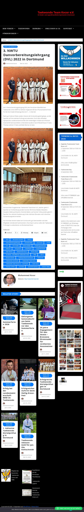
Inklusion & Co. (53, 28)
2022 (7, 239)
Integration (18, 248)
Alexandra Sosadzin (18, 239)
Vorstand (21, 266)
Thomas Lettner (10, 266)
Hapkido (37, 28)
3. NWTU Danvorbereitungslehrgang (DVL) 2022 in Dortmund (26, 40)
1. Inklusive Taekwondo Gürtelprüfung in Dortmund (9, 433)
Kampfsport (28, 248)
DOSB (48, 242)
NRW (34, 254)
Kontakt (68, 28)
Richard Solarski (10, 257)
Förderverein (10, 33)
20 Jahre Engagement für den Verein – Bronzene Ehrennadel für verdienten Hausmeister (46, 336)
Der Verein (8, 28)
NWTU (42, 254)
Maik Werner (9, 251)
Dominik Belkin (29, 242)
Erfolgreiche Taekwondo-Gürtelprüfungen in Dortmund (46, 384)
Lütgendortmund (40, 248)
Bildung (30, 239)
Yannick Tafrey (46, 266)
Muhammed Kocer (11, 63)
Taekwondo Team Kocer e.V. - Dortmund (17, 263)
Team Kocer (35, 263)
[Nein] (82, 509)
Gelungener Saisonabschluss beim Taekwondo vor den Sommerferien (27, 323)
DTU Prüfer (16, 245)
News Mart (35, 507)
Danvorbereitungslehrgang (13, 242)
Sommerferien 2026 (9, 323)
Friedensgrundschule (40, 245)
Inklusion (8, 248)
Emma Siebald (27, 245)
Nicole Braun (34, 251)
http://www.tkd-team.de (31, 279)
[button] (61, 380)
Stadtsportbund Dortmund (26, 257)
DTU (7, 245)
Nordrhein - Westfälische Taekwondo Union (17, 254)
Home (4, 40)
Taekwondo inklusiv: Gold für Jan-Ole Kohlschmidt (27, 445)
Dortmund (39, 242)
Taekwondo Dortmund (12, 261)
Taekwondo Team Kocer (29, 261)
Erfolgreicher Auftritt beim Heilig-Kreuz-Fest (28, 392)
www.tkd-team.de (33, 266)
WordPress (26, 507)
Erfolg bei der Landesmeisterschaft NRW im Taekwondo (9, 394)
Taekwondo (24, 28)
